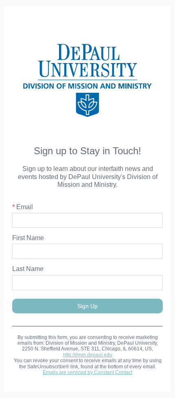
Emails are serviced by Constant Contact (87, 372)
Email (22, 206)
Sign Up (87, 306)
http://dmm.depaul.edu (87, 355)
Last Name (28, 268)
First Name (28, 237)
